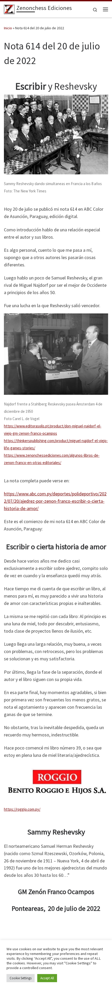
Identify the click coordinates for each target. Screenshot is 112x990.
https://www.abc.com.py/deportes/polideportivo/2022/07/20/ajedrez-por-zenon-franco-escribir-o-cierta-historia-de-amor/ (55, 501)
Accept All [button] (47, 978)
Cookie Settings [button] (21, 978)
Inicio (8, 28)
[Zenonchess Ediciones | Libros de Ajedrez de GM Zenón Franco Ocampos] (9, 8)
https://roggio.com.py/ (22, 809)
